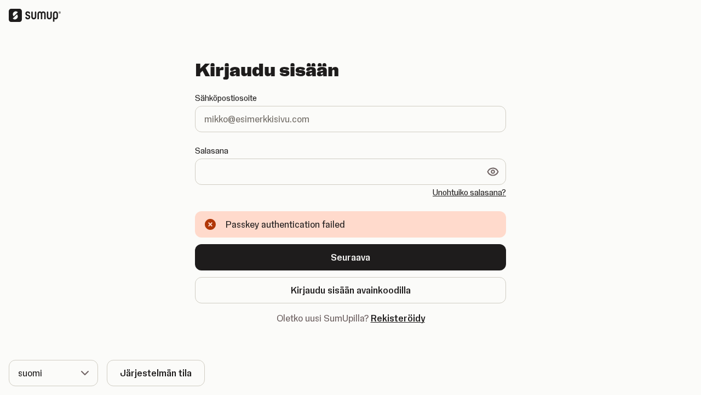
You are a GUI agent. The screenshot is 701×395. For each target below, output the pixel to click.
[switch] (493, 171)
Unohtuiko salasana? (469, 193)
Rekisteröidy (398, 318)
